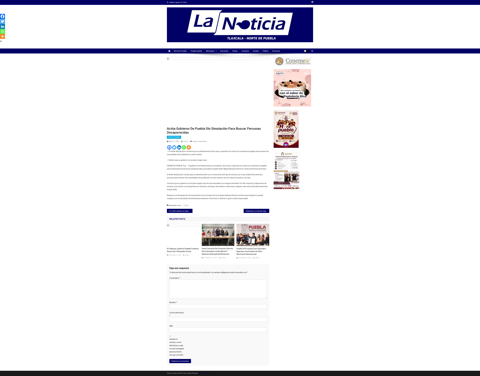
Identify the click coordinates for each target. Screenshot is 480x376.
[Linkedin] (179, 147)
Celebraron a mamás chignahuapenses (257, 211)
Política (265, 51)
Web (171, 326)
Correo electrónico (176, 314)
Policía (235, 51)
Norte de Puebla (180, 51)
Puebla (186, 205)
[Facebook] (169, 147)
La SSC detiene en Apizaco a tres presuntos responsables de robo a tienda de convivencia (181, 211)
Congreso (245, 51)
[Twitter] (174, 147)
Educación (224, 51)
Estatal (256, 51)
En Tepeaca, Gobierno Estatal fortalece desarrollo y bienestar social (183, 250)
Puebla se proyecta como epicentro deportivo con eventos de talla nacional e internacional (251, 251)
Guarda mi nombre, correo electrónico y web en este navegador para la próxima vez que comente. (176, 347)
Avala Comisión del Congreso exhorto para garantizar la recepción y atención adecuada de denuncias (217, 251)
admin (185, 141)
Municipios (210, 51)
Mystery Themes (204, 373)
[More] (189, 147)
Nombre (173, 302)
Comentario (174, 278)
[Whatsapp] (184, 147)
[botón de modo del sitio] (306, 51)
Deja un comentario (199, 141)
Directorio (276, 51)
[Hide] (1, 41)
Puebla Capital (196, 51)
